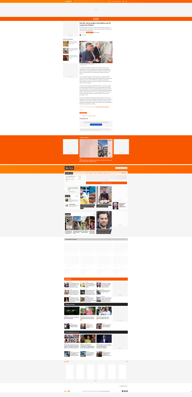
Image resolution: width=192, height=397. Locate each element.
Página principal (70, 1)
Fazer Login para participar (96, 124)
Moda (70, 296)
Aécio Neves (84, 115)
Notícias (89, 115)
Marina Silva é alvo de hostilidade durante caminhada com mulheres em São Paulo (106, 354)
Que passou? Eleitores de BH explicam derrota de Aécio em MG (87, 319)
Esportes (87, 351)
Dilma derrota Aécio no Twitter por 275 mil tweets (71, 318)
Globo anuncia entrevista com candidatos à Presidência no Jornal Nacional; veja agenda (74, 354)
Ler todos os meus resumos (106, 182)
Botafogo (103, 289)
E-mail (123, 1)
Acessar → (77, 196)
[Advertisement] (120, 326)
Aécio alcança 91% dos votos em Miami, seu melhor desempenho (106, 325)
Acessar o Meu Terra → (79, 167)
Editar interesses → (124, 172)
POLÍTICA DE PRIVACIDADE (105, 391)
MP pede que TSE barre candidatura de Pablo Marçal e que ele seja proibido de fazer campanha (87, 346)
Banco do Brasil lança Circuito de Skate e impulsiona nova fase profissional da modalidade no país (90, 354)
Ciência (70, 289)
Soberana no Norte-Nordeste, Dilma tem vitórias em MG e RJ (74, 325)
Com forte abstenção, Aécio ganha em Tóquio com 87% (102, 318)
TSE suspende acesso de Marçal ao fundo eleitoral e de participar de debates (103, 346)
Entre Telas (87, 296)
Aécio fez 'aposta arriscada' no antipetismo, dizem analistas (89, 326)
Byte (86, 289)
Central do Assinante (116, 1)
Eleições (94, 115)
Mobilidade (103, 296)
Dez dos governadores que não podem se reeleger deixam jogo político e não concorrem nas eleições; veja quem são (71, 346)
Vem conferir (71, 191)
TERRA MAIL (109, 1)
